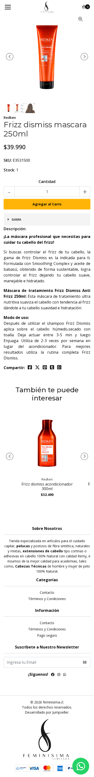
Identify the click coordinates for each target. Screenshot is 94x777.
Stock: (9, 170)
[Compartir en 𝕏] (37, 367)
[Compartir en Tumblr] (52, 367)
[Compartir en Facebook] (30, 367)
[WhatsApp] (64, 675)
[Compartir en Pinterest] (45, 367)
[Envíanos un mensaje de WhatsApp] (80, 766)
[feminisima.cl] (47, 7)
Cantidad (47, 181)
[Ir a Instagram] (58, 675)
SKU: (8, 160)
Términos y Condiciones (47, 598)
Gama (16, 219)
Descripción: (15, 228)
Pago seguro (47, 635)
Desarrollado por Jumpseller (46, 712)
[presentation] (9, 56)
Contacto (47, 592)
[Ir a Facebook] (52, 675)
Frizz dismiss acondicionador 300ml (47, 486)
